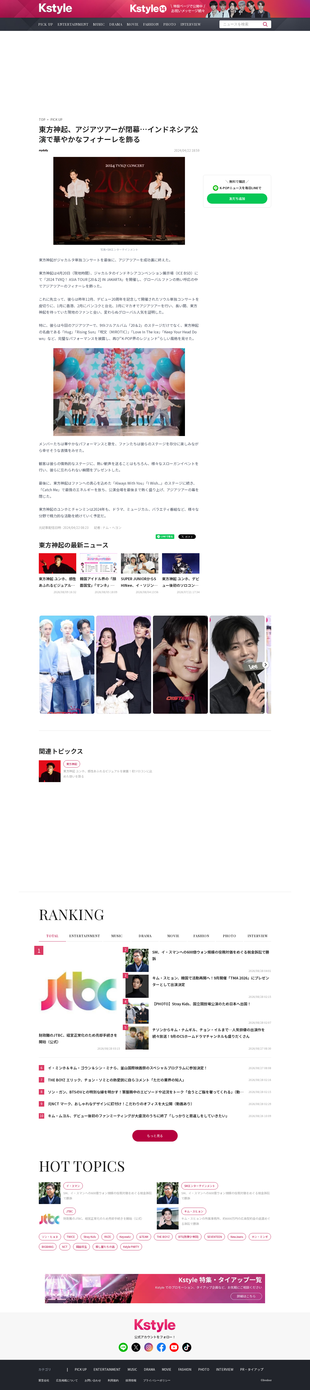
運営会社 (43, 1380)
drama (115, 24)
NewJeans (237, 1237)
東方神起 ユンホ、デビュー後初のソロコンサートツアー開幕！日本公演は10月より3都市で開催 (180, 582)
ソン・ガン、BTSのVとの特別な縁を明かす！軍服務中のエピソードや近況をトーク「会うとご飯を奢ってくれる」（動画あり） (146, 1092)
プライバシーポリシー (156, 1380)
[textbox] (245, 24)
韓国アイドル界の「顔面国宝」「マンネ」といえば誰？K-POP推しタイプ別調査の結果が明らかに (98, 582)
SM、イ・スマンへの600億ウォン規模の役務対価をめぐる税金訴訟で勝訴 (210, 955)
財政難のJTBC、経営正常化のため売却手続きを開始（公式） (78, 1038)
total (52, 936)
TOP (42, 119)
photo (169, 24)
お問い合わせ (93, 1380)
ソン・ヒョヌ (50, 1237)
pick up (45, 24)
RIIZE (107, 1237)
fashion (151, 24)
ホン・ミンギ (260, 1237)
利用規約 (113, 1380)
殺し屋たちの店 (105, 1247)
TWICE (71, 1237)
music (99, 24)
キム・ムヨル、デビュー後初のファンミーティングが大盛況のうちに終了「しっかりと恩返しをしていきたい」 (138, 1115)
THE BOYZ (163, 1237)
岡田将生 (81, 1247)
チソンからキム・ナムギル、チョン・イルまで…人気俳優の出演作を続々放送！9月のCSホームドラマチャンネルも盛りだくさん (208, 1033)
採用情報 (130, 1380)
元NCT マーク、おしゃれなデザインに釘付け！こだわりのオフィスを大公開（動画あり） (121, 1103)
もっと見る (155, 1135)
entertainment (73, 24)
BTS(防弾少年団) (188, 1237)
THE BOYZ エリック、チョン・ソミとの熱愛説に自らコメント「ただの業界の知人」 (117, 1080)
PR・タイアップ (251, 1369)
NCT (64, 1247)
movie (133, 24)
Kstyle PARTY (131, 1247)
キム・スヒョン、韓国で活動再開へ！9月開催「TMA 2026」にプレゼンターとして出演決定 (210, 981)
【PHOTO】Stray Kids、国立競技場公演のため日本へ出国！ (201, 1003)
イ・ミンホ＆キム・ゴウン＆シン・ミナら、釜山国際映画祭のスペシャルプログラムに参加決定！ (127, 1067)
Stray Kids (90, 1237)
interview (191, 24)
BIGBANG (48, 1247)
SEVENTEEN (214, 1237)
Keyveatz (125, 1237)
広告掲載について (67, 1380)
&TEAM (143, 1237)
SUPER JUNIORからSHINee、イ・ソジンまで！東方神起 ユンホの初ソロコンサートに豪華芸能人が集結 (139, 582)
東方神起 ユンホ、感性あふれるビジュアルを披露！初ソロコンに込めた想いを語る (57, 582)
